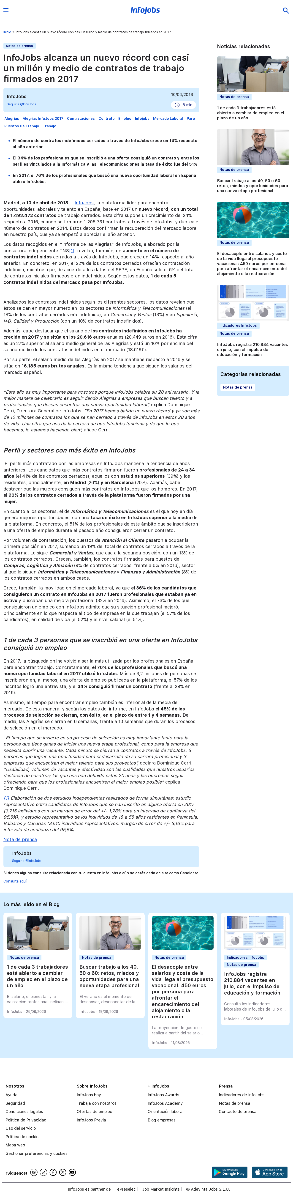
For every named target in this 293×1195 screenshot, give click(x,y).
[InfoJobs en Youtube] (73, 1172)
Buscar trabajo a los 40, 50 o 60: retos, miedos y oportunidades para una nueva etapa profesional (252, 185)
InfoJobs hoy (89, 1094)
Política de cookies (23, 1136)
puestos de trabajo (21, 126)
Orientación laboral (165, 1111)
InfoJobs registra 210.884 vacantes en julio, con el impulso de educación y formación (252, 349)
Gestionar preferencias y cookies (36, 1153)
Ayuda (11, 1094)
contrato (106, 118)
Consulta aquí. (15, 881)
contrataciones (81, 118)
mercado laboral (168, 118)
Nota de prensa (20, 839)
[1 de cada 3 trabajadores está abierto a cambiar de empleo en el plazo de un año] (38, 948)
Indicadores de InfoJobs (241, 1094)
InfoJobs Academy (165, 1103)
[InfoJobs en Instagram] (34, 1172)
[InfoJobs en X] (63, 1172)
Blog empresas (162, 1120)
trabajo (49, 126)
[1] (71, 250)
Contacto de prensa (237, 1111)
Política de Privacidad (25, 1120)
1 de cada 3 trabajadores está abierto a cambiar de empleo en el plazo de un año (250, 112)
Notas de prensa (19, 46)
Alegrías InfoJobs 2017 (43, 118)
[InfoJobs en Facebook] (54, 1172)
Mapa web (15, 1145)
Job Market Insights (161, 1189)
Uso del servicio (20, 1128)
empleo (124, 118)
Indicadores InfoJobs (238, 325)
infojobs (142, 118)
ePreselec (126, 1189)
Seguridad (15, 1103)
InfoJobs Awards (163, 1094)
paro (191, 118)
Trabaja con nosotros (97, 1103)
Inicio (7, 32)
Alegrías (11, 118)
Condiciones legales (24, 1111)
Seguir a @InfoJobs (21, 104)
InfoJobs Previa (91, 1120)
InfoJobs (84, 203)
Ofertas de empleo (94, 1111)
